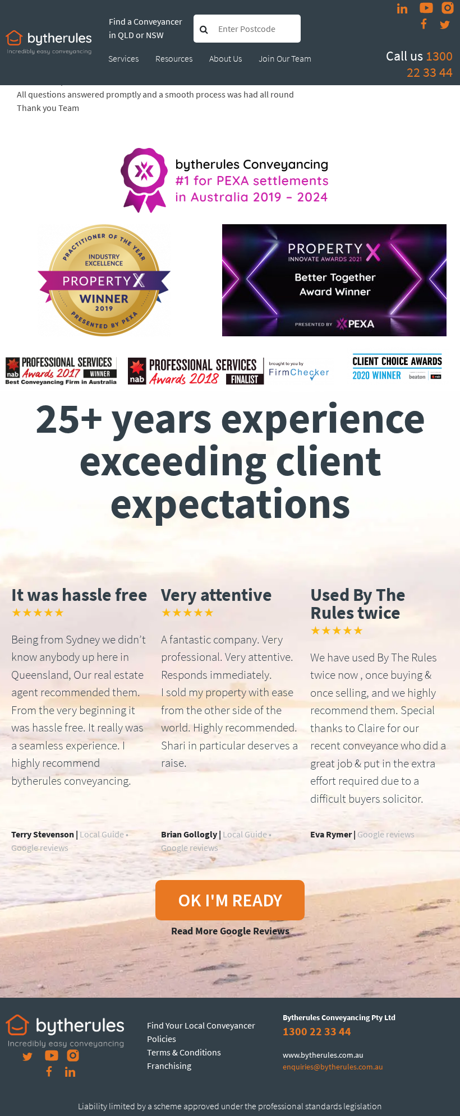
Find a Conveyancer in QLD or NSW (145, 28)
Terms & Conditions (184, 1052)
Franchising (169, 1065)
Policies (161, 1038)
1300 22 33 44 (430, 64)
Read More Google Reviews (230, 930)
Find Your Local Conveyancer (201, 1025)
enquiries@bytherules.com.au (333, 1067)
